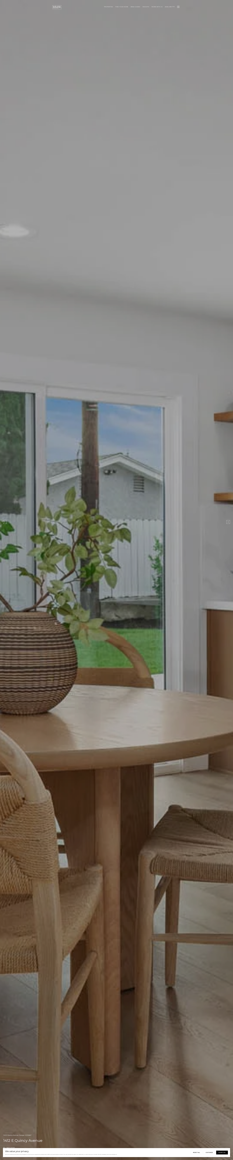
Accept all (222, 1152)
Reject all (196, 1152)
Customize (209, 1152)
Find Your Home (121, 6)
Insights (146, 6)
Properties (108, 6)
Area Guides (135, 6)
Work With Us (157, 6)
